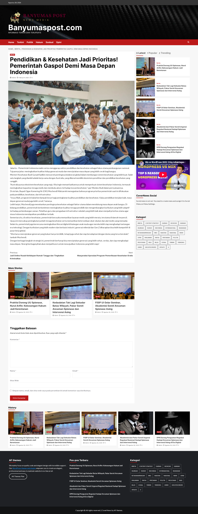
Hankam (183, 223)
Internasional (170, 228)
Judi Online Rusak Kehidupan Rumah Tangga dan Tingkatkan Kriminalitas (37, 255)
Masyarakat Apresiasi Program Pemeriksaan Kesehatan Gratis (105, 254)
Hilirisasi (141, 228)
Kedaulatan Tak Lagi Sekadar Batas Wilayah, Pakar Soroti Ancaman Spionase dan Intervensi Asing (171, 88)
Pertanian (166, 237)
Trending (181, 242)
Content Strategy (152, 223)
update (162, 247)
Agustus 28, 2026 (23, 312)
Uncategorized (150, 247)
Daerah (164, 223)
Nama (13, 371)
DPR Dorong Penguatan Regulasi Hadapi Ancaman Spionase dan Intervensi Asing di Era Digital (170, 149)
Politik (30, 42)
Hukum (39, 42)
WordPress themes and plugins (24, 468)
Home (11, 42)
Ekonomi (174, 223)
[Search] (188, 42)
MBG (155, 232)
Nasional (173, 232)
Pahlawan (148, 237)
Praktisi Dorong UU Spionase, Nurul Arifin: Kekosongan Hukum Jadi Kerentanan (28, 305)
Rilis (150, 242)
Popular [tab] (152, 53)
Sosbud (49, 42)
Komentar (15, 339)
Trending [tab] (165, 53)
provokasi (141, 242)
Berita (12, 54)
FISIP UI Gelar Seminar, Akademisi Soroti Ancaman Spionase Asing (110, 305)
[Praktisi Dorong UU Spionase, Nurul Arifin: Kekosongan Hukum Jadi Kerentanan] (28, 285)
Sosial (164, 242)
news (181, 232)
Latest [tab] (142, 53)
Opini (58, 42)
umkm (140, 247)
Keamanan (182, 228)
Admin (14, 77)
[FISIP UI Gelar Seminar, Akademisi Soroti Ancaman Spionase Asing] (114, 285)
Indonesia (158, 228)
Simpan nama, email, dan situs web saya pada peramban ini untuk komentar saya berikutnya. (51, 390)
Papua (157, 237)
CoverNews (106, 510)
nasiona (163, 232)
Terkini (20, 42)
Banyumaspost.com (45, 27)
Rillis (156, 242)
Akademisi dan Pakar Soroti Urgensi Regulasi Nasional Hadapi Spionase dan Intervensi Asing (172, 129)
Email (75, 371)
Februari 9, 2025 (24, 77)
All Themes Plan (18, 476)
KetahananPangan (144, 232)
